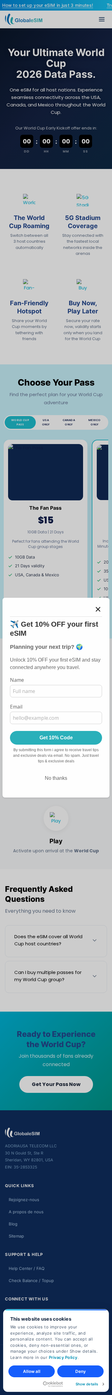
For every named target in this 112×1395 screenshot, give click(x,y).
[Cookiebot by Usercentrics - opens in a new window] (35, 1384)
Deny (80, 1371)
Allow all (31, 1371)
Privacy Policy (63, 1357)
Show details (87, 1384)
